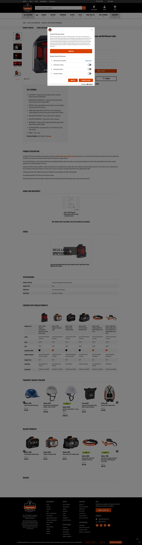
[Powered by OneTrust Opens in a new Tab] (87, 84)
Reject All (73, 80)
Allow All (71, 51)
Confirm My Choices (85, 80)
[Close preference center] (92, 30)
